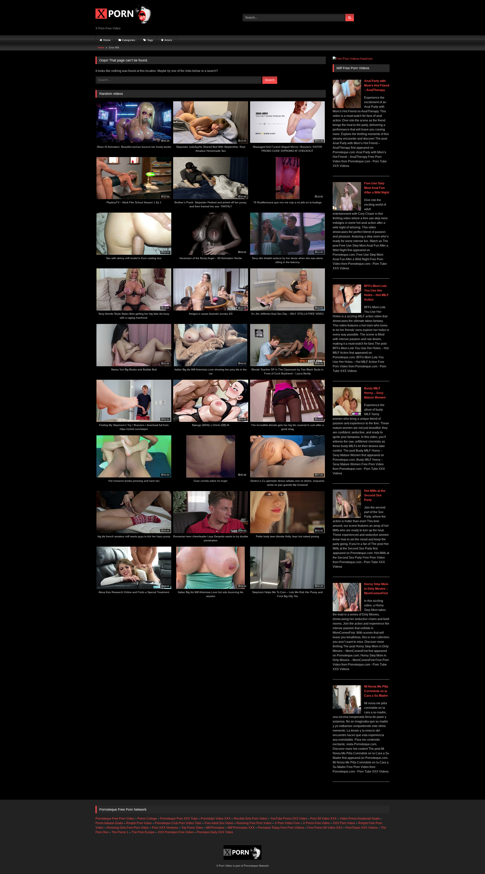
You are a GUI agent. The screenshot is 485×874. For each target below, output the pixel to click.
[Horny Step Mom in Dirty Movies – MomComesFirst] (347, 610)
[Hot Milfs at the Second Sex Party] (347, 517)
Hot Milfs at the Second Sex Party (374, 495)
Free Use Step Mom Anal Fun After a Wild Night (376, 188)
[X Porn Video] (123, 14)
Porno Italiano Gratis (109, 823)
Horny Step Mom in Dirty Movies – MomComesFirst (376, 588)
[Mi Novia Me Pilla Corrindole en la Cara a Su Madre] (347, 712)
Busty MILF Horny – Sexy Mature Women (375, 393)
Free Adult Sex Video (219, 823)
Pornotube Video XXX (216, 818)
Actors (168, 40)
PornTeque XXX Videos (362, 827)
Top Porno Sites (192, 827)
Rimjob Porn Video (139, 823)
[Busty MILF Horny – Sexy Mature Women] (347, 414)
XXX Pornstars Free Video (175, 832)
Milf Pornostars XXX (241, 827)
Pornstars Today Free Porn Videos (281, 827)
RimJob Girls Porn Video (250, 818)
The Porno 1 (120, 832)
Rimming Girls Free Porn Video (128, 827)
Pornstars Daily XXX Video (215, 832)
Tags (150, 40)
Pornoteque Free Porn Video (114, 818)
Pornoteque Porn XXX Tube (179, 818)
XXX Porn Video (344, 823)
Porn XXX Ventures (165, 827)
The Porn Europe (143, 832)
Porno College (147, 818)
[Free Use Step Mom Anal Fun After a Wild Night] (347, 209)
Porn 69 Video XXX (323, 818)
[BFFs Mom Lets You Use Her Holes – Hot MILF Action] (347, 312)
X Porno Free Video (316, 823)
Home (106, 40)
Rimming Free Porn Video (253, 823)
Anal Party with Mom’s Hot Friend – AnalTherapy (376, 85)
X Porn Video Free (287, 823)
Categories (128, 40)
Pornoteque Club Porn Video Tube (178, 823)
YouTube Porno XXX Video (288, 818)
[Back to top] (473, 862)
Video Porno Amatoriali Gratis (360, 818)
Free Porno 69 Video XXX (324, 827)
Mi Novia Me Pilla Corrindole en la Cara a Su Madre (376, 691)
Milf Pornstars (215, 827)
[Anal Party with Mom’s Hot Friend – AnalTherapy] (347, 107)
